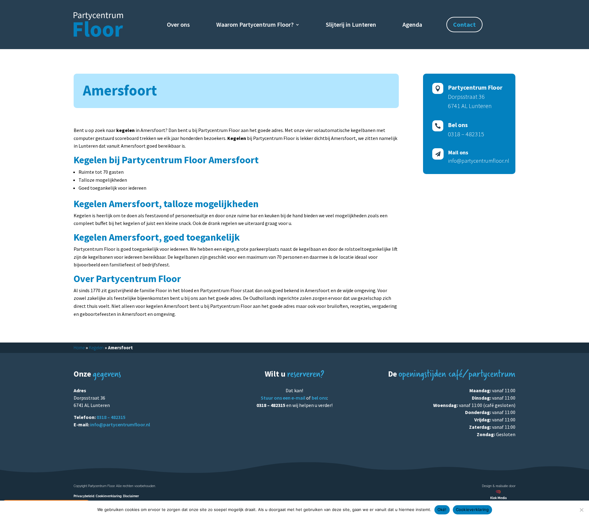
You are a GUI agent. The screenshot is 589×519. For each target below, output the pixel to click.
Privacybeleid (84, 496)
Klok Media (498, 498)
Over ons (178, 25)
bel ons (319, 398)
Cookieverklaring (108, 496)
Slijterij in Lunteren (351, 25)
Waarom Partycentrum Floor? (255, 25)
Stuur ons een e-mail (283, 398)
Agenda (412, 25)
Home (79, 348)
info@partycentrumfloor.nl (120, 424)
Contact (464, 24)
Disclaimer (131, 496)
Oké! (442, 509)
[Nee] (581, 510)
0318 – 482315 (111, 417)
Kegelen (96, 348)
